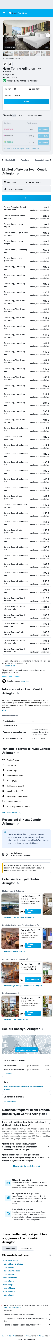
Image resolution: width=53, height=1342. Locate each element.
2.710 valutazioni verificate (26, 80)
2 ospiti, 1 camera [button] (12, 95)
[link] (19, 917)
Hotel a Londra (9, 1291)
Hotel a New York (10, 1277)
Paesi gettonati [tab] (25, 1248)
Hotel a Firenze (9, 1288)
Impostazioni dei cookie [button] (11, 676)
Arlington (42, 1336)
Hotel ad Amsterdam (11, 1270)
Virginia (28, 1336)
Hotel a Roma (8, 1281)
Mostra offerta (30, 911)
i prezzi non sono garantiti (12, 1307)
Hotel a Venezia (9, 1274)
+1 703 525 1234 (10, 77)
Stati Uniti (12, 1336)
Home (4, 1336)
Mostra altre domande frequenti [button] (26, 1166)
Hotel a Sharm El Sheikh (13, 1264)
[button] (4, 13)
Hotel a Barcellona (10, 1260)
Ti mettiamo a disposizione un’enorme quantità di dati (25, 1320)
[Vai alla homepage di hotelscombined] (18, 13)
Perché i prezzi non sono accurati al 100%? (23, 1324)
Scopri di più (10, 665)
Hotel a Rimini (8, 1267)
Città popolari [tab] (9, 1248)
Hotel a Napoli (9, 1284)
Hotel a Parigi (8, 1295)
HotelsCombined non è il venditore (19, 1314)
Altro (4, 710)
